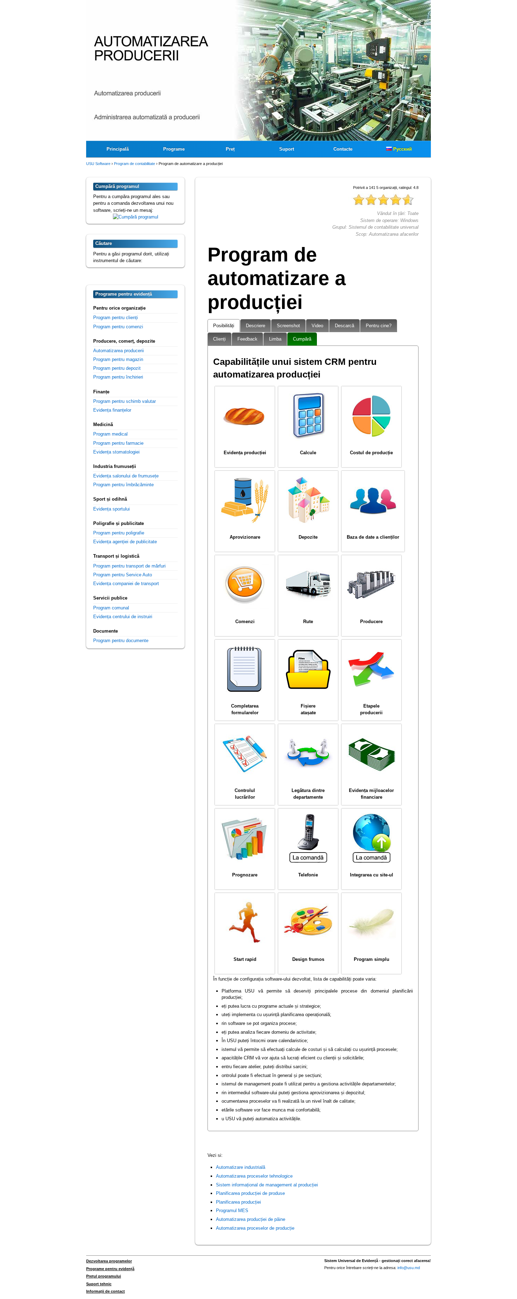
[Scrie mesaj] (135, 217)
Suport (286, 149)
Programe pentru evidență (110, 1269)
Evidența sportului (111, 509)
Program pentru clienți (115, 317)
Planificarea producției (238, 1202)
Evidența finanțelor (112, 410)
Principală (118, 149)
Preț (230, 149)
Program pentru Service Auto (122, 574)
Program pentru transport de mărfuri (129, 566)
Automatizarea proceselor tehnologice (254, 1176)
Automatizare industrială (240, 1167)
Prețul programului (103, 1276)
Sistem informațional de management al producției (267, 1184)
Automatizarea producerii (118, 350)
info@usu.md (408, 1268)
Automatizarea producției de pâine (250, 1219)
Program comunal (111, 607)
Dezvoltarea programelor (109, 1261)
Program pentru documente (120, 640)
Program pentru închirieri (118, 377)
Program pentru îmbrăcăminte (123, 484)
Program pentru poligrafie (118, 533)
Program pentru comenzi (118, 326)
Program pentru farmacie (118, 443)
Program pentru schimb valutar (124, 401)
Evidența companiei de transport (126, 583)
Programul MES (232, 1210)
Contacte (342, 149)
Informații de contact (105, 1291)
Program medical (110, 434)
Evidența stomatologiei (116, 452)
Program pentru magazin (118, 359)
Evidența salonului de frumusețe (126, 476)
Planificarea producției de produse (250, 1193)
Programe (174, 149)
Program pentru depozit (117, 368)
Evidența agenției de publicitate (125, 541)
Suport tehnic (98, 1284)
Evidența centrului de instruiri (122, 616)
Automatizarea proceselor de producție (255, 1228)
